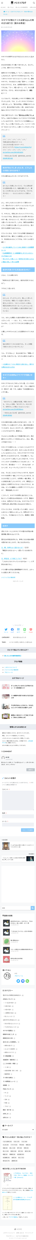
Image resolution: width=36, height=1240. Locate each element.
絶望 (5, 1154)
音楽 (7, 1099)
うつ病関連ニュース (10, 1081)
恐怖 (26, 1148)
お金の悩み (9, 1009)
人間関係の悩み (10, 1013)
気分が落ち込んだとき (19, 637)
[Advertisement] (18, 601)
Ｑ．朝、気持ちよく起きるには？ (12, 547)
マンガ (8, 1096)
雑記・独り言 (8, 1110)
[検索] (33, 908)
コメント (6, 789)
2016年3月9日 (7, 415)
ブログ (7, 1106)
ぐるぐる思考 (14, 642)
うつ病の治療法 (9, 1078)
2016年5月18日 (9, 759)
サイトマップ (29, 1233)
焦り (20, 1151)
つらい (24, 1141)
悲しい (5, 1151)
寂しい (12, 1148)
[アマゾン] (7, 1203)
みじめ (5, 1144)
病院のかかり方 (10, 1052)
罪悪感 (12, 1154)
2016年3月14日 (8, 158)
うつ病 (8, 1067)
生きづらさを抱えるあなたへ (13, 995)
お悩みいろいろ (9, 999)
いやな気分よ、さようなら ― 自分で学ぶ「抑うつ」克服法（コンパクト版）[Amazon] (23, 1175)
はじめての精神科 (11, 1049)
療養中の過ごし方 (9, 1034)
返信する (30, 770)
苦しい (21, 1157)
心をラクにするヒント (11, 1020)
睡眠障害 (8, 1074)
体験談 (6, 1085)
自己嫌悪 (6, 1157)
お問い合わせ (20, 1233)
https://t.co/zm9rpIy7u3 (23, 147)
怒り (19, 1148)
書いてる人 (11, 7)
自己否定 (20, 1154)
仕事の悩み (9, 1006)
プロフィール (8, 672)
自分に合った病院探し (11, 1042)
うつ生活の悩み (10, 1003)
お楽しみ (7, 1114)
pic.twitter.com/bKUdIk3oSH (13, 152)
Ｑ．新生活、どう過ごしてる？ (11, 558)
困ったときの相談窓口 (22, 7)
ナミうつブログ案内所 (8, 577)
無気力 (13, 1151)
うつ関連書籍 (8, 1056)
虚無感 (14, 1160)
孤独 (5, 1148)
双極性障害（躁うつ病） (13, 1070)
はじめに (3, 7)
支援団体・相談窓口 (10, 1060)
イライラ (14, 1144)
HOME (19, 1229)
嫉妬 (28, 1144)
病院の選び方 (9, 1045)
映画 (7, 1103)
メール (5, 821)
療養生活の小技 (9, 1038)
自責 (14, 1157)
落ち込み (29, 642)
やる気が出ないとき (12, 1027)
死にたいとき (9, 1016)
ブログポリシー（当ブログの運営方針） (18, 1236)
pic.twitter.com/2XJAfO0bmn (13, 409)
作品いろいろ (8, 1089)
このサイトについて (10, 667)
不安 (21, 1144)
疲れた (22, 642)
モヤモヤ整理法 (9, 1031)
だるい (16, 1141)
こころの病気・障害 (10, 1063)
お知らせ (7, 1117)
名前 (4, 813)
